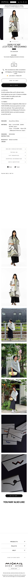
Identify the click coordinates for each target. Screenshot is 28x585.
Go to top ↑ (14, 495)
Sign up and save (13, 557)
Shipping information (14, 158)
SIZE (14, 62)
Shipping (12, 56)
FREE (14, 65)
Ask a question (14, 162)
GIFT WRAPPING (14, 155)
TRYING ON (14, 152)
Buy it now (14, 85)
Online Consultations (14, 149)
